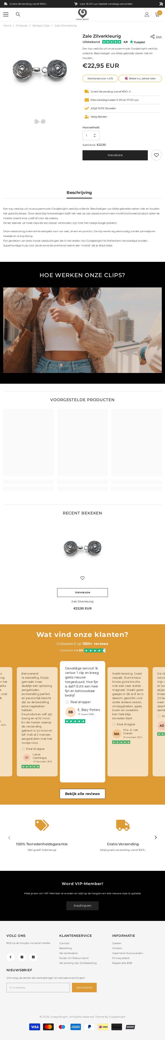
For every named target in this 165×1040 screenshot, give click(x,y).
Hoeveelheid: (91, 127)
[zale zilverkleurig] (82, 547)
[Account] (147, 14)
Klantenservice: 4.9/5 (100, 78)
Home (7, 25)
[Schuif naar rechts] (155, 838)
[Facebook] (10, 957)
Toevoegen (115, 155)
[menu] (5, 14)
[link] (156, 155)
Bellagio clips (41, 25)
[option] (39, 69)
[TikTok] (33, 957)
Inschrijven (83, 906)
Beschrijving (79, 192)
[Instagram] (22, 957)
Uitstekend (91, 42)
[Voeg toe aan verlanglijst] (82, 578)
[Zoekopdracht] (18, 14)
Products (22, 25)
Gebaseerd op (82, 644)
